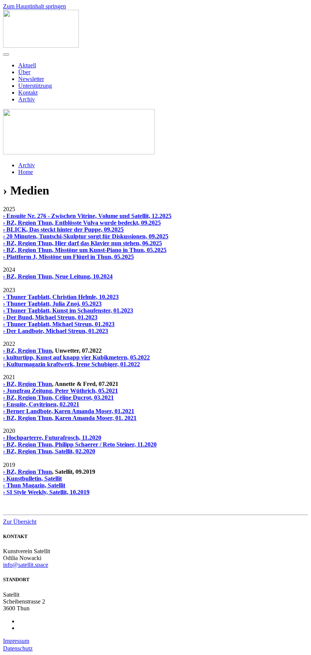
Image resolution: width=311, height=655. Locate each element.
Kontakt (28, 92)
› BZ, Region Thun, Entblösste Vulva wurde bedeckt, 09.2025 (82, 222)
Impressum (16, 641)
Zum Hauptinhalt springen (34, 6)
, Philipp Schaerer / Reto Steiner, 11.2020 (104, 444)
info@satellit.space (25, 565)
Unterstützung (35, 85)
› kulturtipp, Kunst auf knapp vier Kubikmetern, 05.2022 (76, 357)
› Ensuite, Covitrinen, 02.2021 (41, 404)
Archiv (26, 99)
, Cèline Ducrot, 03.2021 (83, 397)
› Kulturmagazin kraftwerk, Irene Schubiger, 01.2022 (71, 364)
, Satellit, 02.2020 (73, 451)
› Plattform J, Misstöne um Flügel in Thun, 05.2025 (68, 257)
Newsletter (31, 79)
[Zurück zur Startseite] (41, 45)
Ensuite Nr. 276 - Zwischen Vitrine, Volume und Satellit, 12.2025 (88, 216)
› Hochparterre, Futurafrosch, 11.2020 (52, 437)
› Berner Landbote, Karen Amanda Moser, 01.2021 (68, 411)
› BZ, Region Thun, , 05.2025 (84, 250)
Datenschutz (18, 648)
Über (24, 72)
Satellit (53, 478)
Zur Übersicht (19, 521)
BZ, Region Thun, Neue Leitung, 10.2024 (59, 276)
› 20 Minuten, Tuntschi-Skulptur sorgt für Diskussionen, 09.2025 (85, 236)
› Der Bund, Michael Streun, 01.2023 (50, 317)
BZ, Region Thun (29, 350)
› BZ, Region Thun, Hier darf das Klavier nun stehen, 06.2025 (82, 243)
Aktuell (27, 65)
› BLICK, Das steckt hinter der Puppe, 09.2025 (63, 229)
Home (25, 172)
